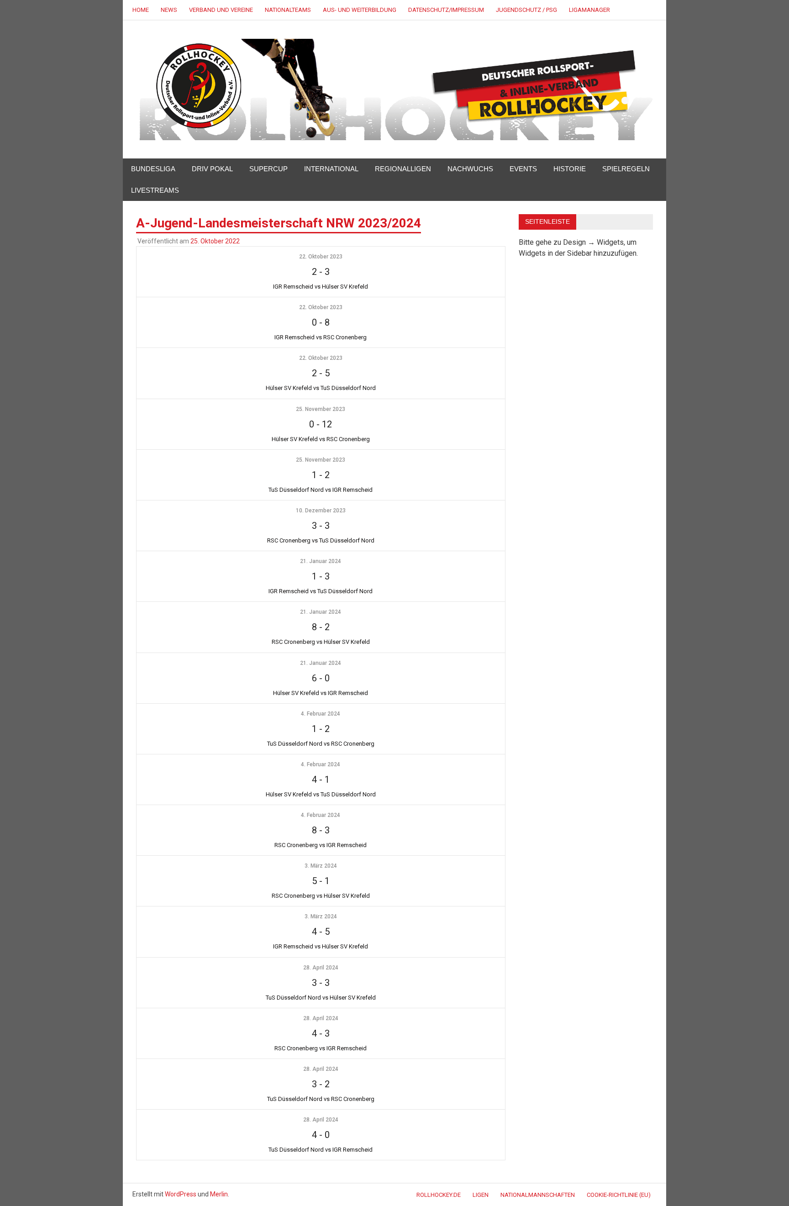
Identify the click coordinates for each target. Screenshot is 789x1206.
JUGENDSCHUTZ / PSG (526, 9)
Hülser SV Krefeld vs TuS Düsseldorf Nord (321, 387)
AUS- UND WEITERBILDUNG (359, 9)
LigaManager (589, 9)
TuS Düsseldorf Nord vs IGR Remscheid (320, 489)
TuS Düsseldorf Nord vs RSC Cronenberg (320, 743)
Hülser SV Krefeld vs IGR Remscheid (320, 693)
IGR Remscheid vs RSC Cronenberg (320, 337)
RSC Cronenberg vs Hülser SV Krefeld (321, 641)
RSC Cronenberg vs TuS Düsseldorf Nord (320, 540)
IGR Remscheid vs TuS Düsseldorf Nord (320, 591)
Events (523, 169)
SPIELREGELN (626, 169)
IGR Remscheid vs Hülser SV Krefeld (320, 286)
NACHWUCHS (470, 169)
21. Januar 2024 (320, 561)
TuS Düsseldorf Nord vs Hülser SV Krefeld (321, 997)
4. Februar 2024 (320, 714)
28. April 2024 (320, 967)
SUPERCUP (268, 169)
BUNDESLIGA (153, 169)
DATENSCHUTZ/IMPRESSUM (446, 9)
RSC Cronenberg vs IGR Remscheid (320, 845)
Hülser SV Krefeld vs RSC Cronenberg (321, 439)
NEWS (169, 9)
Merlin (219, 1194)
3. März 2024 (321, 866)
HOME (140, 9)
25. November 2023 (320, 409)
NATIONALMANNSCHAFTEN (537, 1194)
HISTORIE (569, 169)
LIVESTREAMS (155, 190)
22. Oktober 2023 (320, 256)
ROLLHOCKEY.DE (438, 1194)
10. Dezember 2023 (321, 510)
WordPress (180, 1194)
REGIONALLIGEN (403, 169)
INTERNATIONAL (331, 169)
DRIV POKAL (212, 169)
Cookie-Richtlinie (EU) (619, 1194)
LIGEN (481, 1194)
